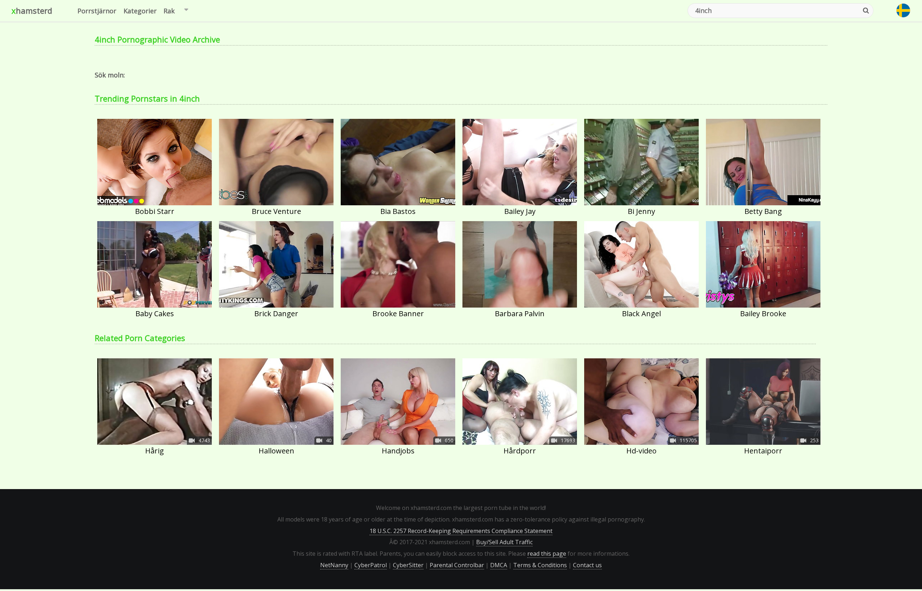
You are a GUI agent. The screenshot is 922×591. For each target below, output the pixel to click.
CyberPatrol (370, 565)
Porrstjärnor (96, 10)
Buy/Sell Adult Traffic (504, 542)
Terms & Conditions (540, 565)
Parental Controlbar (457, 565)
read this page (546, 554)
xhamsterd (32, 10)
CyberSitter (408, 565)
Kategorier (140, 10)
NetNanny (334, 565)
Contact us (587, 565)
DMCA (498, 565)
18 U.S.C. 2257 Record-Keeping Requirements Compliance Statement (461, 531)
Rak (169, 10)
